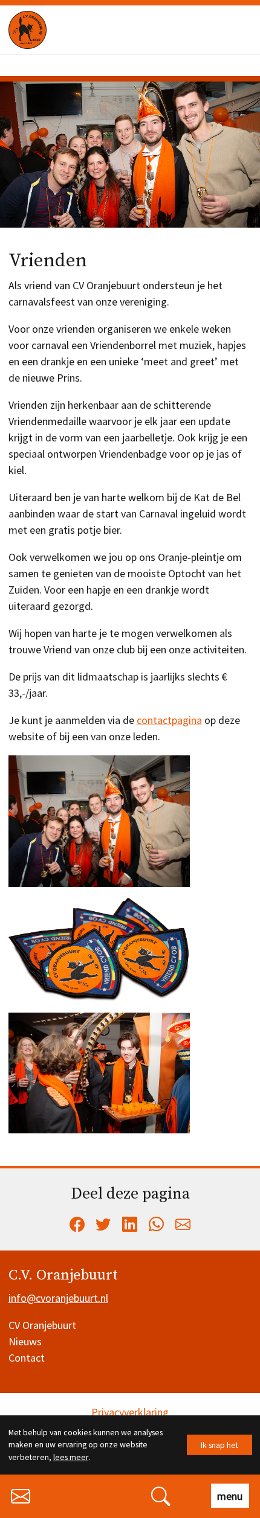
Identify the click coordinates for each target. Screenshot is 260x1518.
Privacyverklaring (130, 1412)
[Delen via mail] (183, 1224)
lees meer (70, 1457)
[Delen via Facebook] (76, 1224)
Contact (26, 1358)
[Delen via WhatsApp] (156, 1224)
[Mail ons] (20, 1494)
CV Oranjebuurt (42, 1325)
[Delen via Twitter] (103, 1224)
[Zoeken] (161, 1494)
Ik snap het (219, 1444)
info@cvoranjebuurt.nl (58, 1298)
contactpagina (169, 720)
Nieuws (25, 1341)
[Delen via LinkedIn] (129, 1224)
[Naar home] (73, 30)
